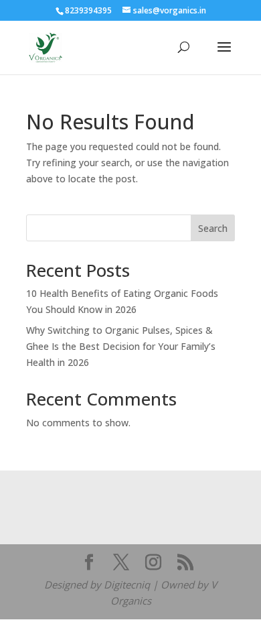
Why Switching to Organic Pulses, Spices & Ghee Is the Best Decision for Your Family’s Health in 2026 (120, 346)
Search (213, 228)
